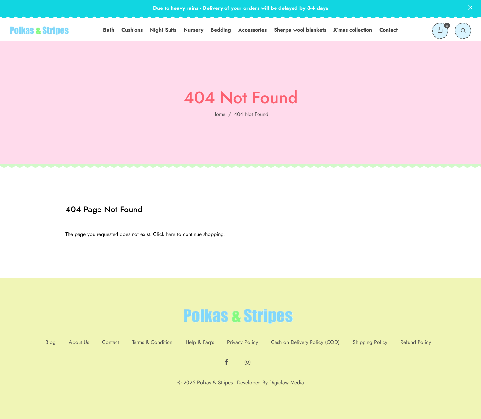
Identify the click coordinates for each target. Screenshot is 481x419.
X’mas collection (352, 30)
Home (218, 114)
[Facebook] (227, 360)
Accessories (252, 30)
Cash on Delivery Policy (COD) (305, 342)
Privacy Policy (242, 342)
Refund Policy (416, 342)
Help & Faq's (200, 342)
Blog (50, 342)
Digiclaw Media (286, 382)
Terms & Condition (152, 342)
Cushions (132, 30)
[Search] (463, 31)
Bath (108, 30)
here (170, 234)
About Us (79, 342)
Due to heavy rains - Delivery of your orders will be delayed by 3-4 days (240, 8)
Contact (388, 30)
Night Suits (163, 30)
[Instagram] (248, 360)
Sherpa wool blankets (300, 30)
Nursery (193, 30)
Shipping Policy (370, 342)
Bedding (220, 30)
